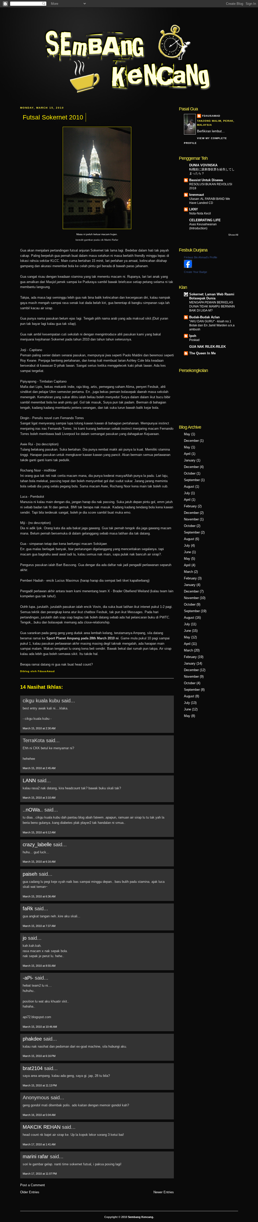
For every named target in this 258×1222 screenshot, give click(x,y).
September (192, 480)
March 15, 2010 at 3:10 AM (39, 797)
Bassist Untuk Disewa (206, 180)
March (188, 572)
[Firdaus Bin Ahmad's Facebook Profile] (188, 267)
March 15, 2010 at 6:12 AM (39, 832)
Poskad (194, 340)
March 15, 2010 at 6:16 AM (39, 861)
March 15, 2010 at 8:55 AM (39, 965)
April (187, 454)
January (190, 460)
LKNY (193, 209)
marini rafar (35, 1156)
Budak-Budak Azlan (204, 317)
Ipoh (192, 336)
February (190, 506)
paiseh (30, 874)
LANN (29, 780)
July (187, 493)
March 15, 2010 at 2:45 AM (39, 768)
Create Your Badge (195, 271)
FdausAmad (211, 115)
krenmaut (196, 195)
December (191, 441)
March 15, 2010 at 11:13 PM (40, 1085)
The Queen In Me (202, 353)
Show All (233, 234)
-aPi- (28, 978)
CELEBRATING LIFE (205, 220)
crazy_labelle (37, 844)
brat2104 (33, 1068)
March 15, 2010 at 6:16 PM (39, 1055)
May (187, 434)
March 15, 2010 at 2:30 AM (39, 728)
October (190, 473)
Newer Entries (163, 1192)
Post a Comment (32, 1185)
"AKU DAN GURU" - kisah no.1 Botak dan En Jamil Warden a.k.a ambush (212, 325)
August (189, 486)
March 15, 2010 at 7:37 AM (39, 925)
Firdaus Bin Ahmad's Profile (200, 257)
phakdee (32, 1039)
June (187, 552)
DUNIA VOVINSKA (203, 165)
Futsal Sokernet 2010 (53, 117)
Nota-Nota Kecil (200, 213)
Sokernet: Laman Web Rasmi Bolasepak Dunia (211, 296)
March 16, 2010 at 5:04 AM (39, 1114)
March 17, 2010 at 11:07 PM (40, 1173)
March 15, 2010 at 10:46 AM (40, 1026)
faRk (28, 908)
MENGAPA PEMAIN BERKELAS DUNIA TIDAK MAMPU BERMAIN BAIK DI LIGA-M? (212, 306)
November (191, 519)
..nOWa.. (33, 809)
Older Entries (29, 1192)
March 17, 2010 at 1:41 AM (39, 1144)
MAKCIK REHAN (41, 1127)
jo (24, 938)
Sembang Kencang (140, 1216)
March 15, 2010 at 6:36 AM (39, 896)
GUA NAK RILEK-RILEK (207, 347)
